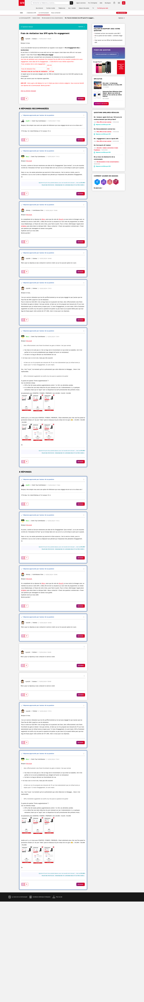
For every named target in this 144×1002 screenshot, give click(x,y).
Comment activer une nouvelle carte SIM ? (108, 33)
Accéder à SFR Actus (101, 103)
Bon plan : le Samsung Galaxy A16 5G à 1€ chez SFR (112, 84)
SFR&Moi (23, 226)
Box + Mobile (72, 8)
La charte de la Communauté (19, 897)
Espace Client (124, 3)
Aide (101, 3)
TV (93, 8)
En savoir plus (98, 188)
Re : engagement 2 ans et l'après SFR (106, 138)
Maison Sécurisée (84, 8)
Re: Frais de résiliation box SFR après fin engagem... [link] (79, 18)
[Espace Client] (123, 3)
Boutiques (108, 3)
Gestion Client (36, 18)
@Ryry (43, 219)
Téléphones (61, 8)
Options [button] (120, 18)
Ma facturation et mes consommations (52, 18)
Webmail (119, 3)
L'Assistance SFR (31, 13)
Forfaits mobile (50, 8)
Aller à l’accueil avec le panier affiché (114, 3)
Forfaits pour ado (102, 8)
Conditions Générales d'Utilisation (41, 897)
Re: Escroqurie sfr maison (102, 145)
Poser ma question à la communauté (106, 54)
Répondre (81, 98)
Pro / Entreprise (92, 3)
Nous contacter (55, 13)
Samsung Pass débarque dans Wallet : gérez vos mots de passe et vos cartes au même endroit (112, 94)
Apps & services (81, 3)
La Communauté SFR (24, 18)
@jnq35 (61, 219)
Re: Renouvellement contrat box (104, 129)
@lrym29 (29, 161)
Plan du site (59, 897)
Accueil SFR (22, 3)
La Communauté (44, 13)
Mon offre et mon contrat (104, 122)
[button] (23, 98)
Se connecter (122, 13)
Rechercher (71, 3)
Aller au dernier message (28, 91)
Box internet (39, 8)
